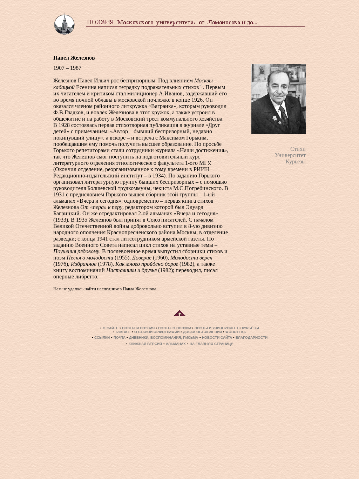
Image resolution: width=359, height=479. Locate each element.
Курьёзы (296, 161)
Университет (290, 155)
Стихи (298, 149)
